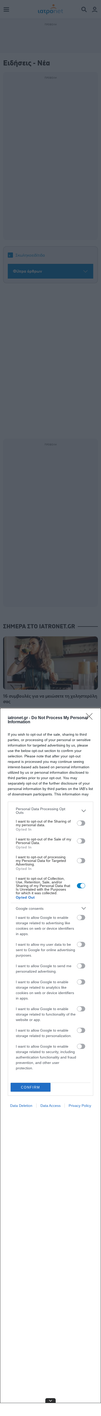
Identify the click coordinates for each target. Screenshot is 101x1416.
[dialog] (50, 1062)
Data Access (50, 1106)
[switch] (81, 823)
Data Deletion (21, 1106)
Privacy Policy (80, 1106)
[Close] (91, 718)
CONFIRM (30, 1087)
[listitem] (50, 810)
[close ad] (50, 1400)
